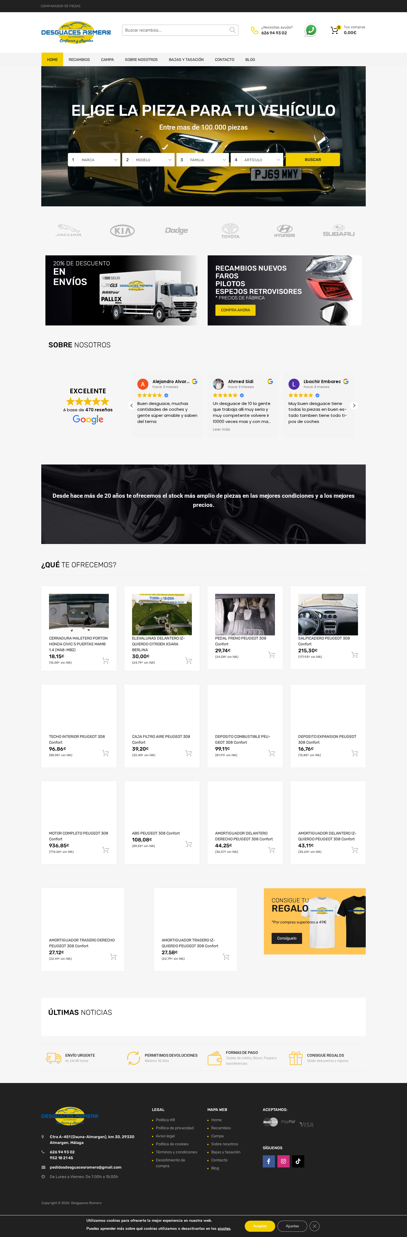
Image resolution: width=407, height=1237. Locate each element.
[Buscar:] (180, 30)
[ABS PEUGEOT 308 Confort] (162, 809)
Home (52, 59)
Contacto (224, 59)
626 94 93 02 (274, 32)
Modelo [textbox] (143, 160)
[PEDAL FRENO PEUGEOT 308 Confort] (245, 614)
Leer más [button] (221, 429)
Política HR (165, 1120)
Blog (250, 59)
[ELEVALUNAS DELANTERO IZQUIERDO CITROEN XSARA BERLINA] (162, 614)
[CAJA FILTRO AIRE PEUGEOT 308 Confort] (162, 713)
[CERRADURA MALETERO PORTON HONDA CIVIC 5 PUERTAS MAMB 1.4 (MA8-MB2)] (79, 614)
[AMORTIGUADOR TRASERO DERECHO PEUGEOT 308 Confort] (83, 916)
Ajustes (292, 1226)
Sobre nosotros (141, 59)
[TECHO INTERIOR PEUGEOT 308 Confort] (79, 713)
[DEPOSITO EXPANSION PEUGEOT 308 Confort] (328, 713)
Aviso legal (165, 1136)
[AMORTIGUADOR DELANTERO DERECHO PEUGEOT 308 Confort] (245, 809)
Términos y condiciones (176, 1152)
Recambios (79, 59)
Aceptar (260, 1226)
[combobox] (94, 159)
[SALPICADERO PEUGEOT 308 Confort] (328, 614)
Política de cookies (172, 1144)
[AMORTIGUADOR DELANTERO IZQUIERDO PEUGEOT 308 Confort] (328, 809)
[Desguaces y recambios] (65, 32)
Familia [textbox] (197, 160)
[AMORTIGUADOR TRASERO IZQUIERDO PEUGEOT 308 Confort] (195, 916)
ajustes (224, 1228)
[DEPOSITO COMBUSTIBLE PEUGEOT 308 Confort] (245, 713)
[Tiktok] (298, 1161)
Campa (107, 59)
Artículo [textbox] (253, 160)
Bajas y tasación (186, 59)
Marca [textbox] (88, 160)
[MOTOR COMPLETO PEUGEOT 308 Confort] (79, 809)
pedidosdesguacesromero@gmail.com (86, 1167)
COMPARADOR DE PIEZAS (60, 6)
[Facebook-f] (269, 1161)
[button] (354, 405)
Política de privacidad (175, 1128)
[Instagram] (283, 1161)
